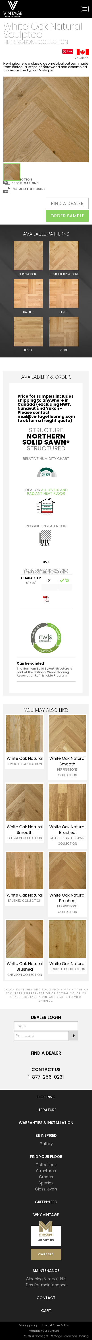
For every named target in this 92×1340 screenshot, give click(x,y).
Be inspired (46, 1135)
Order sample (67, 216)
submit (73, 1035)
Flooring (46, 1097)
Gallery (46, 1143)
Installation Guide (28, 189)
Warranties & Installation (46, 1122)
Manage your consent (44, 1331)
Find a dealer (67, 203)
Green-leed (46, 1202)
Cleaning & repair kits (46, 1279)
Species (46, 1183)
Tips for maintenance (46, 1285)
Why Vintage (46, 1214)
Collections (46, 1165)
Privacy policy (28, 1325)
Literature (46, 1110)
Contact (46, 1297)
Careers (46, 1254)
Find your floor (46, 1156)
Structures (46, 1171)
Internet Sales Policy (55, 1325)
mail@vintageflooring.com (46, 416)
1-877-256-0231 (46, 1077)
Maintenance (46, 1270)
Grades (46, 1177)
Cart (46, 1310)
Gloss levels (46, 1189)
